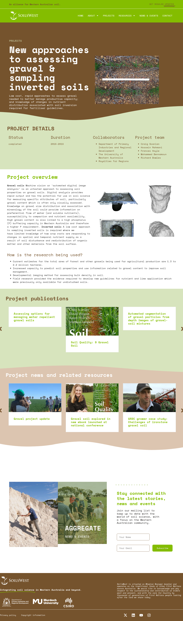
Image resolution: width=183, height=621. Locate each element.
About (91, 15)
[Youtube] (141, 615)
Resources (125, 15)
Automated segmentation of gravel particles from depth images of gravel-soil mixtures (91, 319)
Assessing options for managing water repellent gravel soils (148, 317)
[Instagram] (149, 615)
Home (80, 15)
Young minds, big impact (148, 419)
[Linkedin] (133, 615)
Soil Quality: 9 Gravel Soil (32, 344)
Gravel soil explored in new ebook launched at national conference (33, 422)
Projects (108, 15)
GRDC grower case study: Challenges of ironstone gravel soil (90, 422)
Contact (167, 15)
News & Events (149, 15)
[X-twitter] (125, 615)
